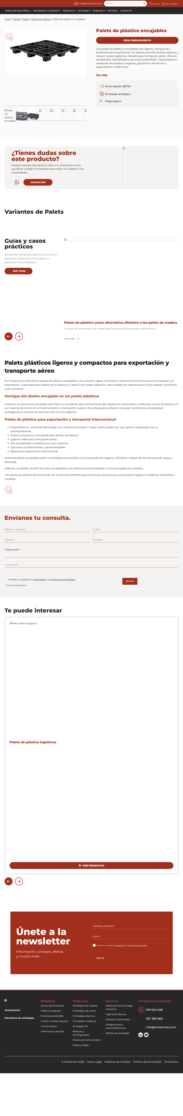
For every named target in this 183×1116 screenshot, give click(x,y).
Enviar (130, 581)
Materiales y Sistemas (46, 10)
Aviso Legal (94, 1061)
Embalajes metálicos (84, 1021)
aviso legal (40, 579)
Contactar (38, 182)
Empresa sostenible (52, 1016)
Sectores (83, 10)
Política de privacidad (147, 1061)
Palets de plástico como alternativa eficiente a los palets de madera (120, 323)
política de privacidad (62, 579)
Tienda (16, 19)
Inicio (8, 19)
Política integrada (51, 1010)
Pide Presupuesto (137, 40)
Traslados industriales (118, 1019)
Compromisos (49, 1026)
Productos (80, 1001)
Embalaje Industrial (17, 10)
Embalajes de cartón (84, 1010)
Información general (52, 1031)
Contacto (126, 10)
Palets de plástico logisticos (33, 742)
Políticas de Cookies (117, 1061)
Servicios (68, 10)
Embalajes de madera (85, 1005)
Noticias (112, 10)
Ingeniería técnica (116, 1014)
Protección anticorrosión (87, 1040)
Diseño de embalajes (117, 1033)
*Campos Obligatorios (16, 585)
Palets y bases (81, 1045)
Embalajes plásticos (84, 1016)
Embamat (98, 10)
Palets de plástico (41, 19)
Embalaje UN (80, 1026)
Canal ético (171, 1061)
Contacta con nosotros (154, 1001)
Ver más (101, 75)
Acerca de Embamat (52, 1005)
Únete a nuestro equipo (54, 1021)
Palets (25, 19)
